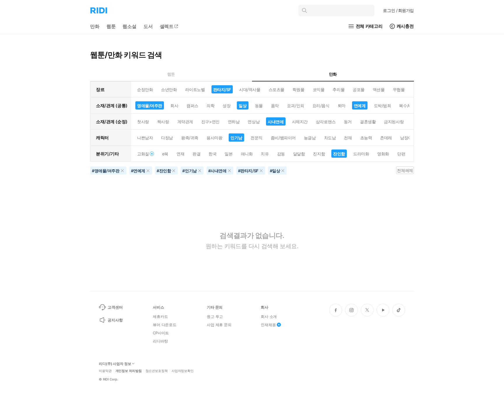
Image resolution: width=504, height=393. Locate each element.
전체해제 (405, 170)
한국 (212, 153)
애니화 (247, 153)
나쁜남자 (145, 137)
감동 (281, 153)
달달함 (299, 153)
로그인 (398, 10)
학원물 (298, 89)
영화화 (383, 153)
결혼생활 (368, 121)
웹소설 (129, 26)
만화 (94, 26)
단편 (401, 153)
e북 (165, 153)
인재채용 (268, 324)
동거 (348, 121)
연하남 (234, 121)
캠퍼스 (192, 105)
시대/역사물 (249, 89)
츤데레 (386, 137)
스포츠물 (276, 89)
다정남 (167, 137)
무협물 (399, 89)
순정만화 (145, 89)
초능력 (366, 137)
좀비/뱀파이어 (283, 137)
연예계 (360, 105)
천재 (348, 137)
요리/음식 (321, 105)
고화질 (143, 153)
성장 (226, 105)
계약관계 (185, 121)
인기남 (236, 137)
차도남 (330, 137)
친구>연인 (210, 121)
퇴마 (342, 105)
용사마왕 (214, 137)
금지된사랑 (394, 121)
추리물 (338, 89)
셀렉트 (167, 26)
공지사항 (115, 320)
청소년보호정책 (157, 371)
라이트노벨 (195, 89)
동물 (259, 105)
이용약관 (105, 371)
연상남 (254, 121)
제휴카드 (160, 316)
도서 (148, 26)
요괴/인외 (295, 105)
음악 (275, 105)
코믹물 (319, 89)
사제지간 (300, 121)
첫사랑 (143, 121)
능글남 (310, 137)
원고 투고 (215, 316)
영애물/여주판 (149, 105)
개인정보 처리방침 (129, 371)
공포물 (359, 89)
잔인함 (339, 153)
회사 (174, 105)
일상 (242, 105)
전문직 (256, 137)
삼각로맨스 (326, 121)
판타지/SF (222, 89)
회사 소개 (269, 316)
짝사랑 (163, 121)
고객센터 (115, 307)
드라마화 (361, 153)
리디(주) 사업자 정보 (115, 364)
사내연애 (276, 121)
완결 (196, 153)
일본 (228, 153)
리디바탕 (160, 341)
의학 (210, 105)
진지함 (319, 153)
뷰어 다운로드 (164, 324)
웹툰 (111, 26)
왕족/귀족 (189, 137)
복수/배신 (407, 105)
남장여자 (408, 137)
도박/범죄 (382, 105)
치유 (265, 153)
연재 (180, 153)
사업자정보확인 (183, 371)
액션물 (379, 89)
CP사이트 (161, 333)
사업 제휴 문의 (219, 324)
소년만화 (169, 89)
